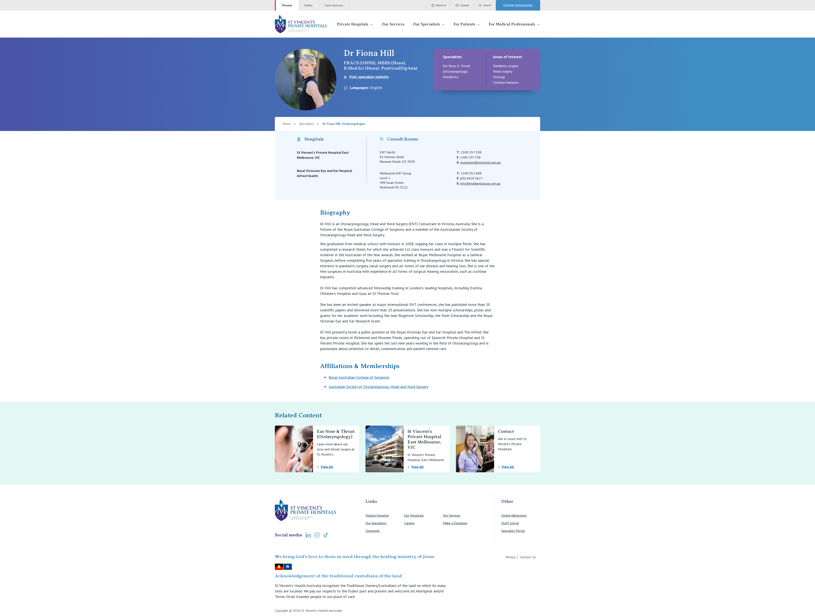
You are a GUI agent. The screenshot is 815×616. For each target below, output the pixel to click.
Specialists (306, 123)
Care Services (334, 5)
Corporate (372, 531)
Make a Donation (455, 523)
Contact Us (528, 557)
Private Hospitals (352, 24)
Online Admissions (514, 515)
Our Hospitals (414, 515)
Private (287, 5)
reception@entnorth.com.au (480, 162)
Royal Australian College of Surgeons (359, 377)
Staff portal (510, 523)
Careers (409, 523)
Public (308, 5)
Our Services (393, 24)
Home (287, 123)
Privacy (511, 557)
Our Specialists (426, 24)
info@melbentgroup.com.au (480, 183)
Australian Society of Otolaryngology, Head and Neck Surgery (378, 386)
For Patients (464, 24)
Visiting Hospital (377, 515)
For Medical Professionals (512, 24)
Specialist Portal (513, 531)
